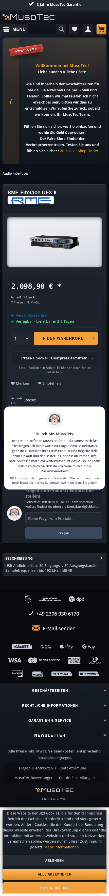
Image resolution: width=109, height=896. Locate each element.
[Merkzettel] (74, 29)
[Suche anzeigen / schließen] (61, 29)
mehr (66, 570)
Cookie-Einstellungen (77, 778)
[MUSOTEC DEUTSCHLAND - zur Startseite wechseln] (29, 17)
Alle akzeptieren (54, 874)
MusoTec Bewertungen (33, 778)
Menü (19, 29)
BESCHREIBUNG (19, 558)
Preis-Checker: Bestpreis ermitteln (57, 358)
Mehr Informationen (61, 847)
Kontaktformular (72, 768)
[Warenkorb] (101, 29)
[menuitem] (14, 29)
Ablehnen (54, 860)
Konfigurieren (54, 888)
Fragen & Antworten (36, 768)
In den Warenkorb (63, 338)
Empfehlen (51, 383)
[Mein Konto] (88, 29)
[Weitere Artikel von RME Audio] (31, 200)
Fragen (63, 533)
